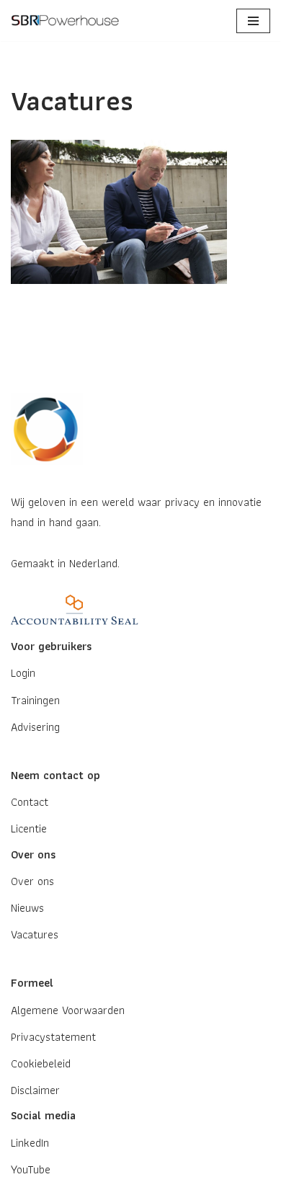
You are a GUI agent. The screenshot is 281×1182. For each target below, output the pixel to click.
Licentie (29, 828)
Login (23, 673)
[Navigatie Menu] (253, 21)
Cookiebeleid (41, 1063)
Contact (29, 802)
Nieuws (27, 908)
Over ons (32, 881)
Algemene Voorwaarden (68, 1010)
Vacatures (34, 934)
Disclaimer (35, 1090)
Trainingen (35, 700)
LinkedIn (30, 1143)
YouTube (30, 1169)
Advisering (35, 727)
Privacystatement (53, 1037)
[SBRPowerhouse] (68, 20)
